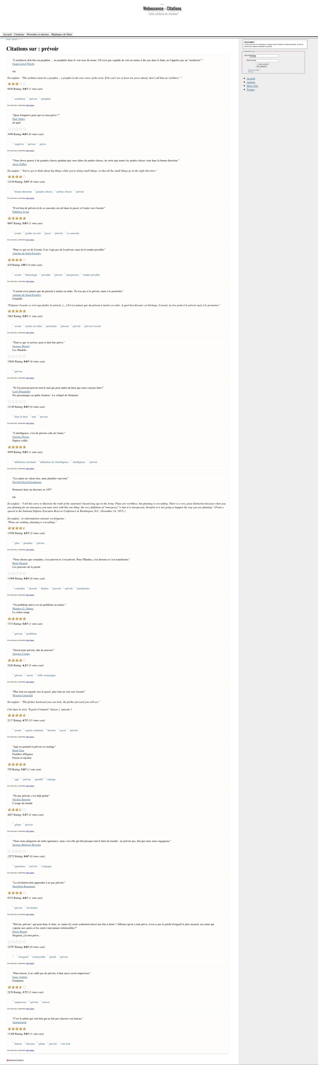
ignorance (20, 866)
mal (34, 416)
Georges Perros (20, 436)
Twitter (251, 89)
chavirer (30, 1043)
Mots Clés (252, 86)
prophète (46, 98)
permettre (51, 326)
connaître (20, 588)
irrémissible (38, 956)
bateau (18, 1043)
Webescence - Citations (162, 8)
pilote (42, 1043)
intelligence (79, 462)
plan (17, 543)
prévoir (33, 98)
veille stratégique (46, 675)
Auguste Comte (21, 653)
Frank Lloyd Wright (23, 64)
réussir (46, 1002)
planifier (28, 543)
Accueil (251, 78)
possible (46, 274)
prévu (43, 144)
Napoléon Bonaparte (23, 886)
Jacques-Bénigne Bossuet (26, 844)
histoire (52, 730)
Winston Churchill (22, 695)
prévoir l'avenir (93, 326)
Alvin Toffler (19, 164)
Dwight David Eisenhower (26, 482)
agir (17, 779)
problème (31, 633)
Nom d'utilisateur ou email (250, 56)
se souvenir (73, 233)
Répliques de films (62, 34)
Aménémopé (19, 1022)
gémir (18, 824)
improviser (20, 1002)
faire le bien (21, 416)
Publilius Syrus (20, 211)
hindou (45, 588)
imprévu (19, 144)
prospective (72, 274)
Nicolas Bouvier (21, 799)
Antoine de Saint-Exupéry (26, 253)
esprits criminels (34, 730)
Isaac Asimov (19, 977)
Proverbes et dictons (38, 34)
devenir (33, 588)
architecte (20, 98)
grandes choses (44, 191)
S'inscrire (250, 71)
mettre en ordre (33, 326)
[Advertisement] (162, 23)
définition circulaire (25, 462)
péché (53, 956)
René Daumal (19, 563)
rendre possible (91, 274)
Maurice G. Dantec (23, 608)
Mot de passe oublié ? (254, 70)
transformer (83, 588)
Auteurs (251, 82)
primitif (39, 779)
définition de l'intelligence (54, 462)
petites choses (64, 191)
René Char (18, 750)
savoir (29, 675)
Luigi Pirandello (21, 391)
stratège (51, 779)
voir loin (65, 1043)
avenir (18, 233)
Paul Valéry (18, 119)
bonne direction (23, 191)
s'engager (46, 866)
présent (65, 326)
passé (48, 233)
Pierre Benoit (19, 931)
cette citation (30, 105)
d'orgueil (23, 956)
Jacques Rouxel (21, 346)
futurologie (31, 274)
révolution (32, 907)
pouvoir (57, 588)
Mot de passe (251, 60)
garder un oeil (33, 233)
